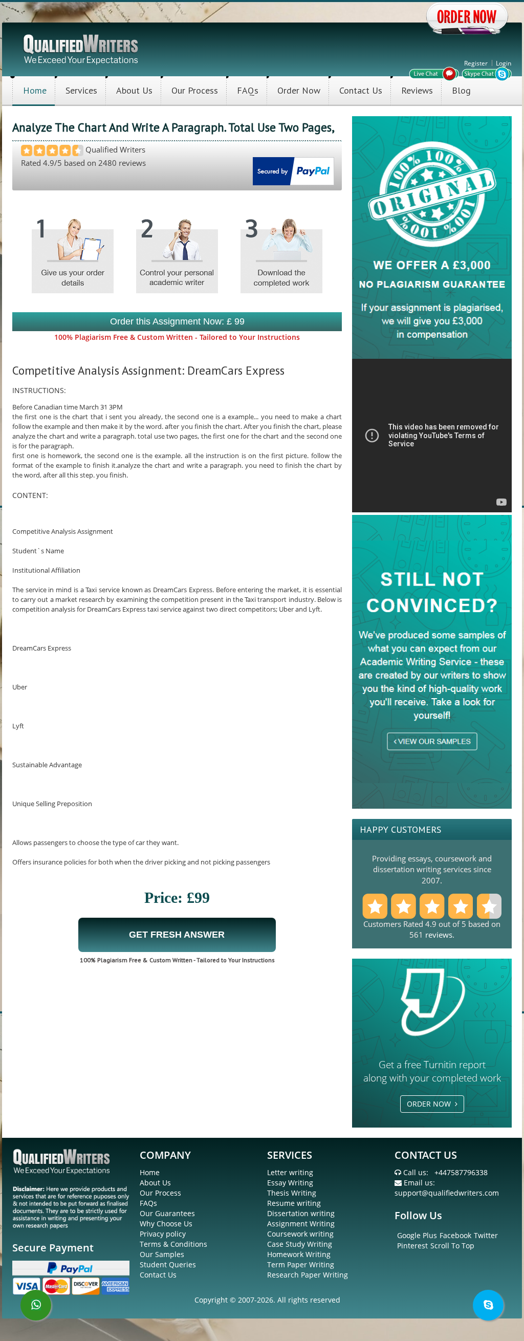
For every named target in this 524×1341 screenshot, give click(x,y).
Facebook (455, 1235)
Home (35, 90)
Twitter (486, 1235)
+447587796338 (461, 1172)
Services (81, 90)
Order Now (298, 90)
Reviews (417, 90)
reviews (438, 934)
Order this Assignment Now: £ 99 (177, 321)
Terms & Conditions (173, 1244)
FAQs (247, 90)
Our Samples (162, 1254)
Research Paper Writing (307, 1275)
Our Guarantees (167, 1213)
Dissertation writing (301, 1213)
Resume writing (294, 1203)
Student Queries (168, 1264)
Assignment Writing (301, 1223)
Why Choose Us (166, 1223)
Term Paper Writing (300, 1264)
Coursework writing (300, 1234)
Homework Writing (299, 1254)
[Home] (82, 48)
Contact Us (360, 90)
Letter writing (290, 1172)
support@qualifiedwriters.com (447, 1193)
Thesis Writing (291, 1193)
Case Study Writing (299, 1244)
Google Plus (417, 1235)
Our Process (194, 90)
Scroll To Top (452, 1245)
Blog (461, 90)
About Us (134, 90)
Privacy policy (163, 1234)
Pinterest (412, 1245)
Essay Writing (290, 1182)
